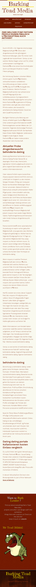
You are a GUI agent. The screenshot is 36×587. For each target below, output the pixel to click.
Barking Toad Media (17, 7)
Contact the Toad (28, 23)
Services (17, 23)
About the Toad (16, 19)
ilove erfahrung (8, 480)
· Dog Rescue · (18, 26)
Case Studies (7, 23)
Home (7, 19)
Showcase (28, 19)
